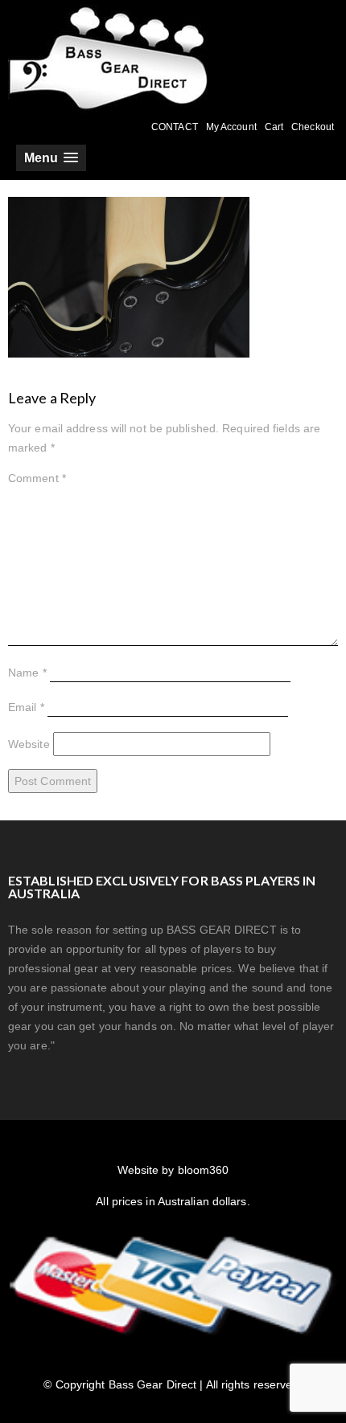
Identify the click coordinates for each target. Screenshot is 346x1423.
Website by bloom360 (173, 1169)
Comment (37, 478)
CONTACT (174, 127)
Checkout (312, 127)
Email (26, 707)
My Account (231, 127)
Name (27, 672)
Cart (274, 127)
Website (29, 744)
